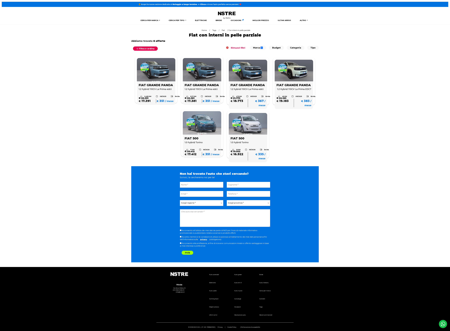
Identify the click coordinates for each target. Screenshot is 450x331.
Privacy (220, 327)
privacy (203, 239)
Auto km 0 (238, 282)
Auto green (238, 274)
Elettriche (201, 20)
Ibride (219, 20)
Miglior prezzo (261, 20)
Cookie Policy (231, 327)
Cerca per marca (149, 20)
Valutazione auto (240, 315)
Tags (214, 30)
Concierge (237, 299)
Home (204, 30)
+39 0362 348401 (178, 290)
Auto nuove (238, 291)
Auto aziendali (214, 274)
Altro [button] (303, 20)
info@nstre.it (180, 292)
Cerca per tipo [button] (177, 20)
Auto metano (263, 282)
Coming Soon (214, 299)
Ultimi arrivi (284, 20)
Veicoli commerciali (265, 315)
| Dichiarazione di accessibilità (250, 327)
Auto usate (213, 291)
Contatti (262, 299)
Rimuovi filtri (237, 47)
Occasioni (236, 20)
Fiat (223, 30)
